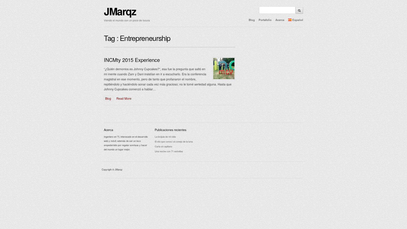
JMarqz (120, 11)
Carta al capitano (163, 146)
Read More (123, 98)
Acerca (279, 20)
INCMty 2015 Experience (132, 59)
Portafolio (265, 20)
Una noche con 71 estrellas (169, 151)
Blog (252, 20)
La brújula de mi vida (165, 136)
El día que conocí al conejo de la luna (174, 141)
